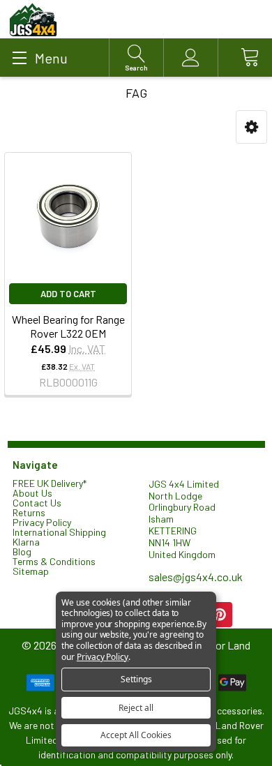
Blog (22, 551)
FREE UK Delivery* (49, 483)
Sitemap (31, 571)
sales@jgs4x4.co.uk (196, 576)
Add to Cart (68, 293)
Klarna (26, 542)
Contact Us (37, 503)
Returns (29, 512)
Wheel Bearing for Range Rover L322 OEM (68, 326)
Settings (136, 679)
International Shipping (59, 532)
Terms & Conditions (54, 561)
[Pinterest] (219, 614)
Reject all (136, 708)
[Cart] (245, 57)
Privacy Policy (42, 522)
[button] (251, 127)
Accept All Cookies (136, 735)
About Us (32, 493)
